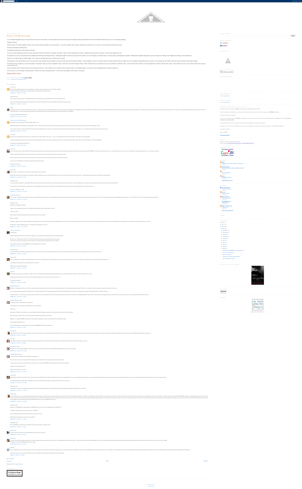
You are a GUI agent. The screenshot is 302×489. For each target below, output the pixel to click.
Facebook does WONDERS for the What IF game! (233, 250)
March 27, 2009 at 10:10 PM (18, 350)
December (225, 230)
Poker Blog (151, 486)
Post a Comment (10, 458)
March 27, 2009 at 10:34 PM (18, 371)
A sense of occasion (225, 193)
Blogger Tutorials (226, 95)
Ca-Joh (223, 192)
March (224, 248)
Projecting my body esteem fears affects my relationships (232, 163)
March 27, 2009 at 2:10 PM (18, 253)
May (224, 244)
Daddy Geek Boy (225, 196)
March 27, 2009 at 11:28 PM (18, 390)
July (224, 240)
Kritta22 (12, 430)
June (224, 242)
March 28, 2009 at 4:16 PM (18, 444)
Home (107, 461)
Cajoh (11, 134)
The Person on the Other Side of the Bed (231, 256)
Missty (11, 169)
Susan (11, 149)
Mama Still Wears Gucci (227, 180)
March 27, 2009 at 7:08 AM (18, 166)
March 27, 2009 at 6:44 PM (18, 335)
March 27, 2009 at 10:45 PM (18, 382)
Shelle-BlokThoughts (15, 300)
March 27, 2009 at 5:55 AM (18, 131)
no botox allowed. (225, 166)
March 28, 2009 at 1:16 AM (18, 419)
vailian (11, 87)
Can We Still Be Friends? (226, 188)
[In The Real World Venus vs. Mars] (223, 46)
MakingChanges (13, 286)
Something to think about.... (227, 177)
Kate (11, 271)
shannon (12, 257)
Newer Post (9, 461)
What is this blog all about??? (229, 258)
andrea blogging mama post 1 (19, 79)
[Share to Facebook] (29, 78)
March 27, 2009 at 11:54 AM (18, 199)
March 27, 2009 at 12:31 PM (18, 226)
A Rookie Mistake (225, 202)
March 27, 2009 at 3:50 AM (18, 93)
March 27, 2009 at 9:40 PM (18, 343)
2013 (223, 222)
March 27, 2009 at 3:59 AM (18, 104)
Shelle (223, 162)
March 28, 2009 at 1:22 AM (18, 434)
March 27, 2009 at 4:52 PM (18, 296)
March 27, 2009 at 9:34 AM (18, 177)
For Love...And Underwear (228, 252)
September (225, 236)
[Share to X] (28, 78)
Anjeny (11, 375)
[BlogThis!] (26, 78)
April (11, 338)
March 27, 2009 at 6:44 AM (18, 145)
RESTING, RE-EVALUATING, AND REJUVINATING (233, 168)
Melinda (12, 331)
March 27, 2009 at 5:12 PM (18, 327)
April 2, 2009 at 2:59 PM (17, 455)
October (225, 234)
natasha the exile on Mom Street (17, 120)
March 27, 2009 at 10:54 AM (18, 191)
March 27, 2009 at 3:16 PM (18, 268)
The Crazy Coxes (14, 230)
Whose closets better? (227, 254)
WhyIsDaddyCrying (226, 201)
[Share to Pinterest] (31, 78)
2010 (223, 226)
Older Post (206, 461)
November (225, 232)
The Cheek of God (226, 187)
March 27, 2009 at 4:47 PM (18, 282)
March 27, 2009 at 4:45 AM (18, 116)
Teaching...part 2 (225, 207)
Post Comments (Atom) (17, 464)
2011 (223, 224)
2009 (223, 228)
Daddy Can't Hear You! (227, 206)
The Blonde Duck (14, 195)
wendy (11, 438)
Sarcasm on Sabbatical (226, 172)
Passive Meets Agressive (226, 198)
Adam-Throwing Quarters (227, 210)
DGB (11, 447)
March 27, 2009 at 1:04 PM (18, 246)
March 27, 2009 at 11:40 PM (18, 401)
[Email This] (25, 78)
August (224, 238)
